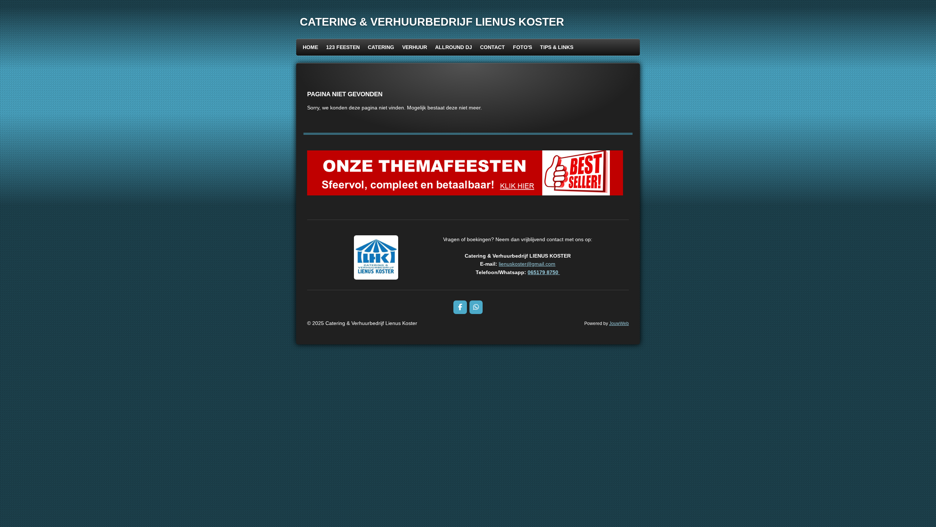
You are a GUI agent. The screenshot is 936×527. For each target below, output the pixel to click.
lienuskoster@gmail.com (527, 264)
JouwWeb (619, 323)
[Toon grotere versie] (376, 257)
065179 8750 (544, 272)
